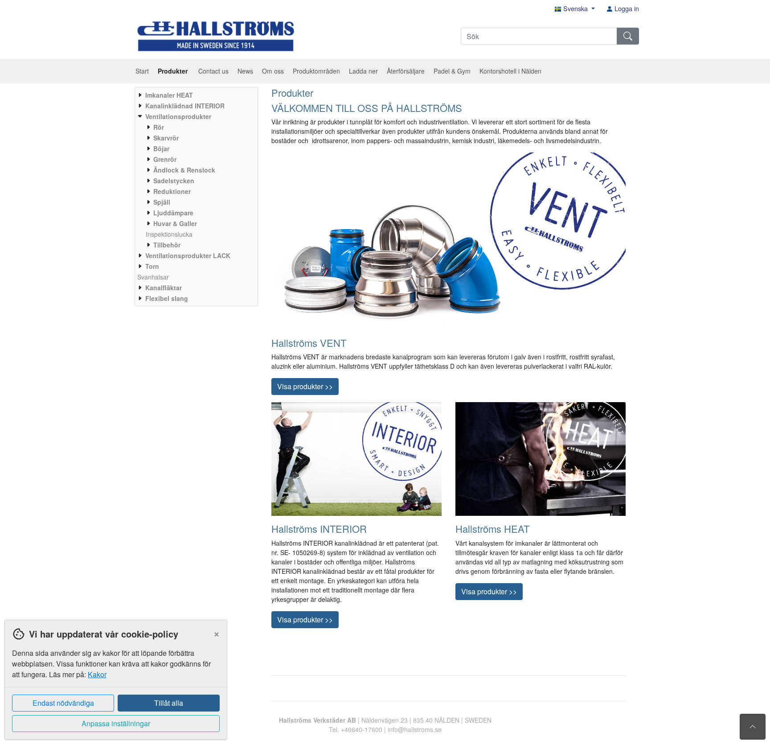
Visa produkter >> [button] (305, 386)
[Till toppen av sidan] (753, 727)
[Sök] (628, 36)
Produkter (173, 70)
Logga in (626, 8)
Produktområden (316, 70)
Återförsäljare (406, 70)
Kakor (97, 674)
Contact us (213, 70)
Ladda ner (363, 70)
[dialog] (113, 686)
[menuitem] (195, 95)
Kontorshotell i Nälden (510, 70)
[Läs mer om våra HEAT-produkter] (540, 458)
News (245, 70)
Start (142, 70)
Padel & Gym (452, 70)
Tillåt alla (168, 703)
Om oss (273, 70)
